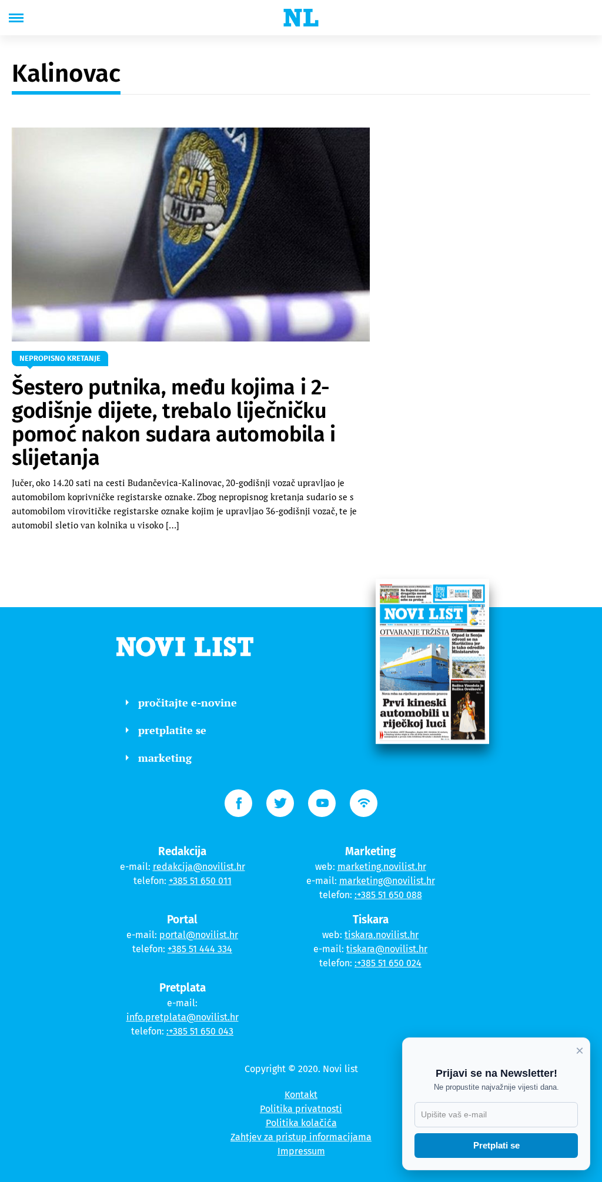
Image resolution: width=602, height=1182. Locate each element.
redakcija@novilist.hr (199, 866)
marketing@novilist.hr (387, 880)
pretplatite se (172, 730)
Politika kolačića (301, 1123)
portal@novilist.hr (198, 934)
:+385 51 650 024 (388, 963)
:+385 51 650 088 (388, 894)
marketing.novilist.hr (381, 866)
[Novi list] (301, 17)
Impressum (301, 1151)
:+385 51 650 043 (199, 1031)
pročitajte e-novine (187, 702)
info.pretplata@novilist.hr (182, 1017)
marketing (165, 758)
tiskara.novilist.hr (382, 934)
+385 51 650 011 (200, 880)
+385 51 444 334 (200, 949)
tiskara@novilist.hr (386, 949)
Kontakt (301, 1094)
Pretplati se (496, 1145)
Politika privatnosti (301, 1108)
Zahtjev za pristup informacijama (301, 1137)
